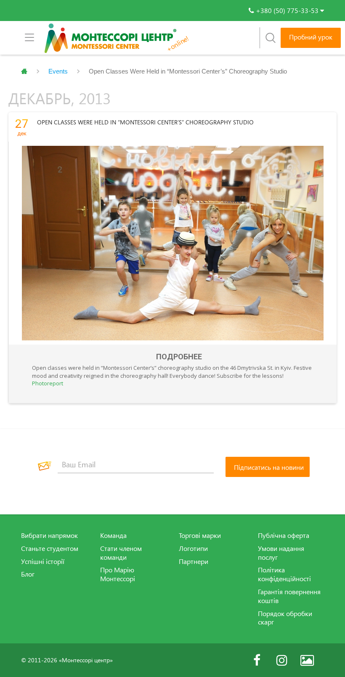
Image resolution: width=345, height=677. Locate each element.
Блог (27, 574)
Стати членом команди (121, 553)
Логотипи (193, 548)
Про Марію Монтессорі (117, 574)
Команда (113, 535)
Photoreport (47, 383)
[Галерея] (307, 660)
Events (58, 71)
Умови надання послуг (281, 553)
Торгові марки (200, 535)
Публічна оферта (283, 535)
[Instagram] (281, 660)
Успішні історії (42, 561)
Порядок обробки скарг (285, 618)
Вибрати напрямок (49, 535)
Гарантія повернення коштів (289, 596)
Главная (24, 71)
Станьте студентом (49, 548)
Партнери (193, 561)
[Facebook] (256, 660)
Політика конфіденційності (284, 574)
